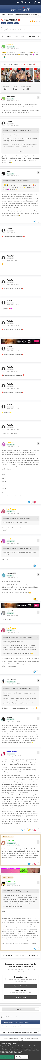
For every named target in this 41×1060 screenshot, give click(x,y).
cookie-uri (9, 1046)
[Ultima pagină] (38, 36)
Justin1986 (10, 96)
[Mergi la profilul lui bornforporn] (3, 511)
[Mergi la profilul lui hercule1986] (3, 575)
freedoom (23, 518)
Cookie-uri (20, 1040)
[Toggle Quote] (4, 130)
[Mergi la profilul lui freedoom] (3, 444)
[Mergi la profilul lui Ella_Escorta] (3, 681)
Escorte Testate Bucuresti (17, 30)
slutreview (23, 130)
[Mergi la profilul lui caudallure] (3, 884)
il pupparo (22, 891)
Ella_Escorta (11, 679)
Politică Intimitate (13, 1038)
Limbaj (5, 1038)
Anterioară (8, 36)
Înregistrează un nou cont (20, 986)
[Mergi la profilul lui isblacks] (3, 173)
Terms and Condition (32, 1038)
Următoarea (32, 36)
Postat (12, 48)
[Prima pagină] (2, 36)
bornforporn (23, 548)
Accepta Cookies (7, 1057)
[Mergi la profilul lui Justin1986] (3, 98)
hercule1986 (11, 573)
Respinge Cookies (21, 1057)
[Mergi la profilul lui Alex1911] (3, 613)
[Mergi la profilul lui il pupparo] (3, 843)
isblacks (9, 171)
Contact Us (23, 1038)
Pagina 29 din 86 (20, 36)
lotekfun (22, 180)
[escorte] (20, 341)
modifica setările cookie (24, 1048)
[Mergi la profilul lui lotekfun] (3, 46)
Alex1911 (9, 611)
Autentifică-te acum (20, 997)
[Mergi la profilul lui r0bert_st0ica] (3, 754)
